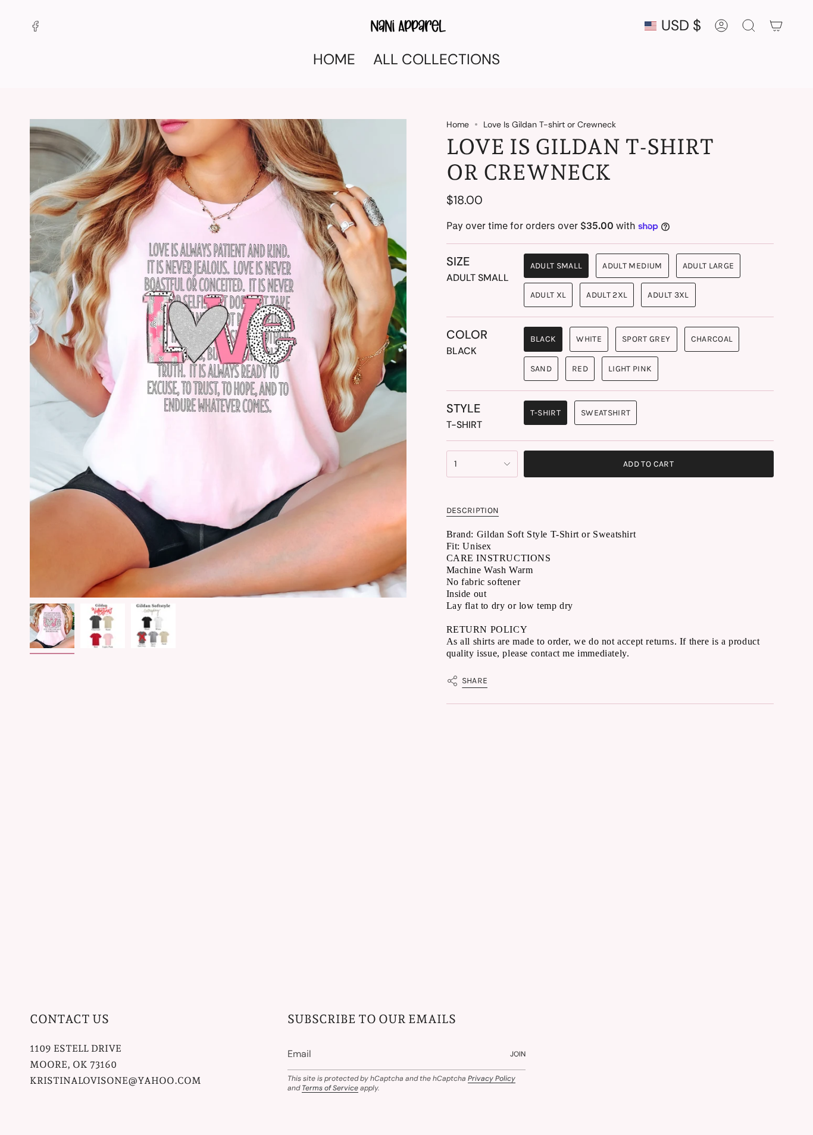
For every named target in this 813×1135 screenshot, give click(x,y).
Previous (30, 358)
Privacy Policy (491, 1078)
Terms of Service (330, 1088)
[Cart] (776, 25)
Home (457, 124)
